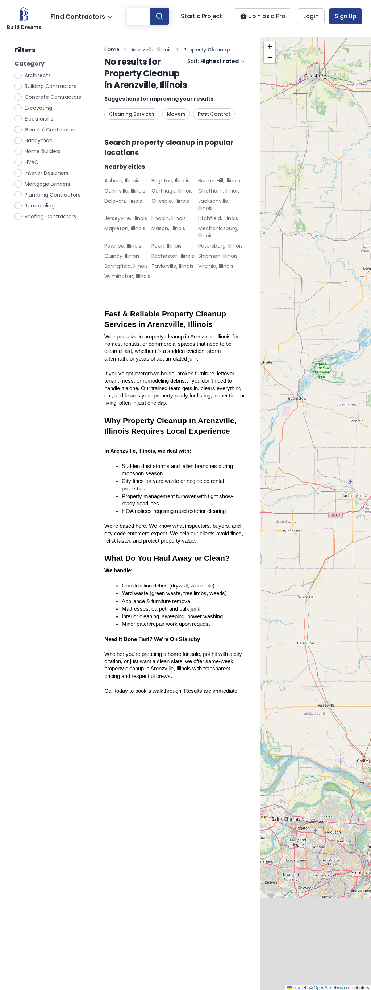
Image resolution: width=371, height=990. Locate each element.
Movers (176, 114)
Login (310, 16)
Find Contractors (77, 16)
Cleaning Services (132, 114)
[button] (269, 46)
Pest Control (214, 114)
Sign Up (346, 16)
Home (112, 49)
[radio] (18, 75)
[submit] (159, 16)
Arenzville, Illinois (151, 49)
